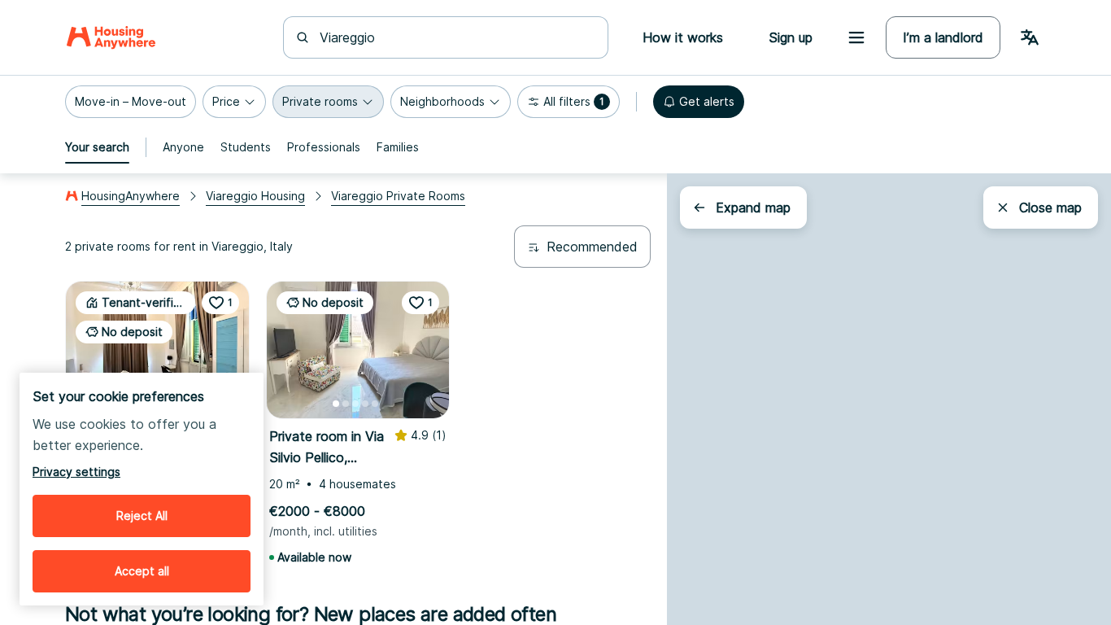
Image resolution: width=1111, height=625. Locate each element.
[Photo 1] (336, 404)
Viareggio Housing (255, 196)
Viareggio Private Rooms (398, 196)
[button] (130, 101)
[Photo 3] (355, 404)
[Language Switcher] (1029, 37)
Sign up (791, 37)
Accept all (142, 571)
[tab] (97, 147)
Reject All (142, 515)
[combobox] (455, 37)
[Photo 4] (365, 404)
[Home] (111, 37)
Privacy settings (76, 472)
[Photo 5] (375, 404)
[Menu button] (856, 37)
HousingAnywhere (130, 196)
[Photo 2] (346, 404)
